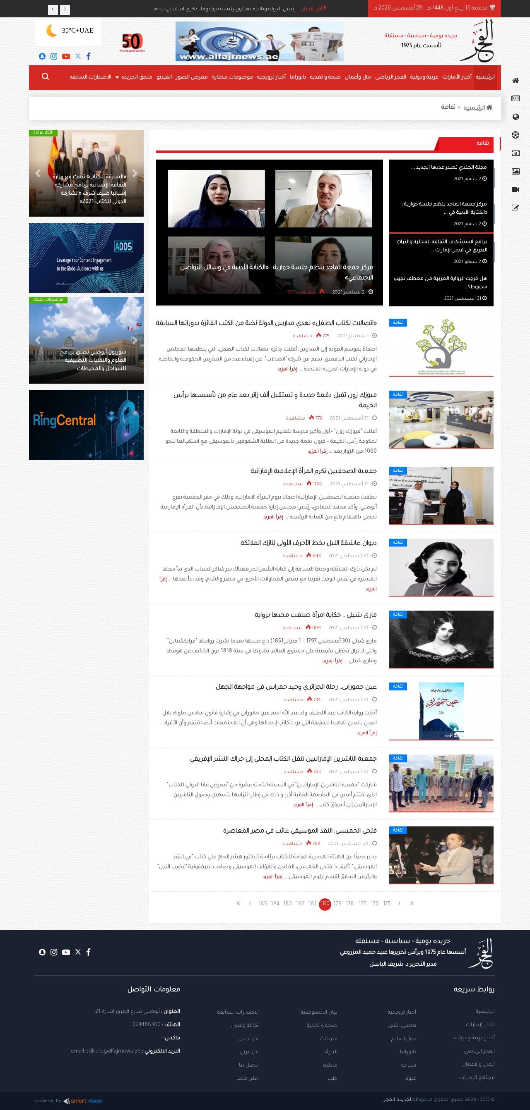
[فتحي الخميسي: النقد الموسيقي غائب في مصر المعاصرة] (441, 856)
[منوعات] (515, 208)
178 (350, 904)
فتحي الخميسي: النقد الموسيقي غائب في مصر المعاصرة (300, 831)
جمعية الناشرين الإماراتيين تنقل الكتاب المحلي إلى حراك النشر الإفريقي (283, 759)
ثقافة (448, 108)
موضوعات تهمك (48, 300)
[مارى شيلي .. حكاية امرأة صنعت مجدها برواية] (441, 640)
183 (287, 904)
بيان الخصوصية (319, 1013)
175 (387, 904)
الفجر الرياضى (390, 78)
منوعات (328, 1039)
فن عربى (249, 1052)
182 (300, 904)
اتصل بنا (249, 1066)
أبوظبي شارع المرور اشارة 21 (127, 1012)
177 (362, 904)
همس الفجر (402, 1026)
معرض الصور (192, 78)
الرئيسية (485, 1012)
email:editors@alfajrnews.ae (106, 1052)
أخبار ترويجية (271, 78)
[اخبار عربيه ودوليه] (515, 117)
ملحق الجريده (136, 78)
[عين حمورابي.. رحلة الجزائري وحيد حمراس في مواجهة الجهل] (441, 712)
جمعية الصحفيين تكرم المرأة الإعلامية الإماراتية (314, 471)
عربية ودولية (424, 78)
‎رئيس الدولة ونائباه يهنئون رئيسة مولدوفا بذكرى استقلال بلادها (224, 12)
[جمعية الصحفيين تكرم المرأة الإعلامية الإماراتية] (441, 496)
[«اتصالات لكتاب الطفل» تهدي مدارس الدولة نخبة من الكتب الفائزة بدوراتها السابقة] (441, 348)
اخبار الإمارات (480, 1025)
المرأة (330, 1052)
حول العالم (403, 1039)
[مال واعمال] (515, 153)
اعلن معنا (247, 1079)
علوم (410, 1079)
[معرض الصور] (515, 171)
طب (332, 1079)
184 (275, 904)
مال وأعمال (358, 78)
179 (337, 904)
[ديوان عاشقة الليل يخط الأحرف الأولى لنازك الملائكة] (441, 568)
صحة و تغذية (325, 78)
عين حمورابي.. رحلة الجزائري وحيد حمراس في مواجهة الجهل (296, 687)
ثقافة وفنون (245, 1026)
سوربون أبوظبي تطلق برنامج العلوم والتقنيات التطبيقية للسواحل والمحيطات (93, 361)
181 (312, 904)
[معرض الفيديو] (515, 190)
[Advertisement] (86, 608)
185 (262, 904)
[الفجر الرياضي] (515, 135)
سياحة (408, 1066)
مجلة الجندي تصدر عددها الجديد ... (449, 168)
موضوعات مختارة (232, 78)
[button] (135, 173)
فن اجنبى (248, 1039)
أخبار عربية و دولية (474, 1038)
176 (375, 904)
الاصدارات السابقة (238, 1013)
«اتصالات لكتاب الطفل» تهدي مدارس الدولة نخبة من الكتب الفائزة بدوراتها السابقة (266, 323)
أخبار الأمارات (457, 78)
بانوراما (298, 78)
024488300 (146, 1025)
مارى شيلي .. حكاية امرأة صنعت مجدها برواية (316, 615)
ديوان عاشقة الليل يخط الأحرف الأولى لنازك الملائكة (309, 543)
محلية (330, 1066)
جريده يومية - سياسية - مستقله (403, 953)
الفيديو (164, 78)
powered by (48, 1101)
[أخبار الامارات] (515, 99)
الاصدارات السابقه (90, 78)
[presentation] (53, 10)
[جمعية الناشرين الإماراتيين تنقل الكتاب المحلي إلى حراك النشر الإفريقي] (441, 784)
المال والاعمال (478, 1065)
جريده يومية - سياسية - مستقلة (421, 41)
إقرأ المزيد (287, 369)
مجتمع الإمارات (477, 1078)
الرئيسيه (485, 78)
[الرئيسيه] (515, 81)
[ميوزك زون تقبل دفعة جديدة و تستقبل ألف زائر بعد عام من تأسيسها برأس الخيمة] (441, 420)
